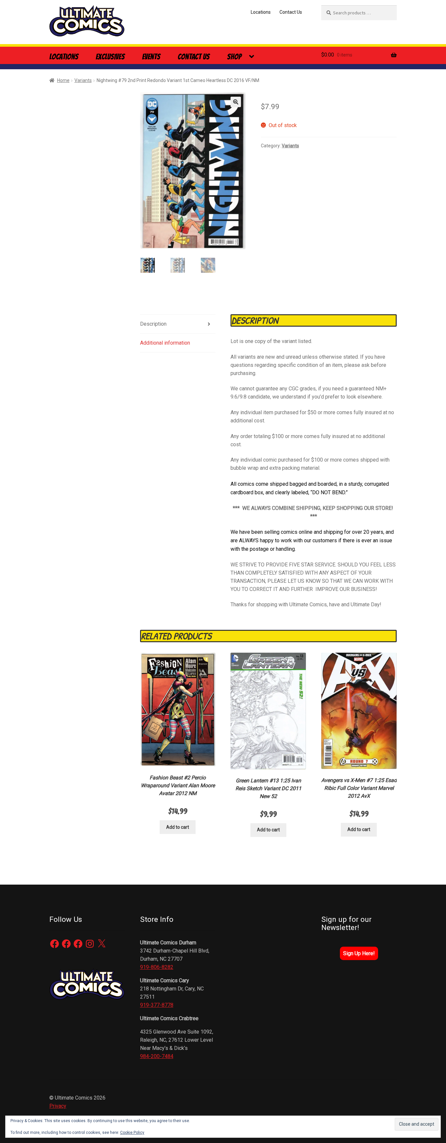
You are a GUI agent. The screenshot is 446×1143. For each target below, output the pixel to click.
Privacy (57, 1106)
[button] (236, 102)
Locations (261, 12)
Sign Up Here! (359, 953)
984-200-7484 (156, 1056)
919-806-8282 (156, 967)
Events (151, 57)
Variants (83, 80)
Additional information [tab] (165, 343)
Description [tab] (153, 324)
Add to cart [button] (177, 827)
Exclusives (110, 57)
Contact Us (290, 12)
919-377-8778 (156, 1005)
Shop (234, 57)
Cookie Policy (132, 1132)
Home (63, 80)
